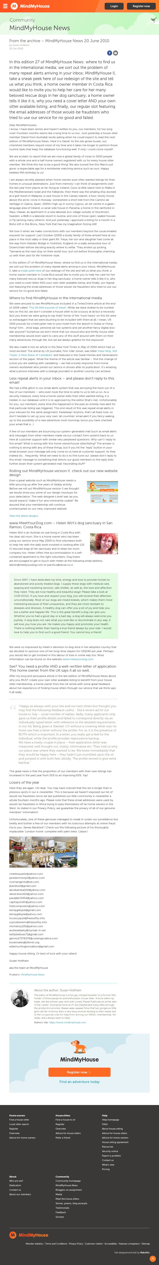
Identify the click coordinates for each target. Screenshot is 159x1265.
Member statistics (34, 1243)
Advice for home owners (22, 1137)
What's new (108, 1164)
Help (104, 1115)
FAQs (105, 1124)
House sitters (63, 1115)
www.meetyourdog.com (78, 659)
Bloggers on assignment (69, 1189)
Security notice (110, 1151)
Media (59, 1194)
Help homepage (110, 1119)
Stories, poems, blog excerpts (71, 1203)
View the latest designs (23, 516)
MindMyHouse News (32, 974)
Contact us (108, 1160)
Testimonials (62, 1207)
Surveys (60, 1216)
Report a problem (111, 1155)
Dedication (15, 1185)
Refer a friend (63, 1137)
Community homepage (68, 1180)
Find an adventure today (79, 1082)
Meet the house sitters (67, 1198)
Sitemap (146, 1243)
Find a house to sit (65, 1119)
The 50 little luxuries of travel (47, 307)
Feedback (61, 1212)
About (12, 1176)
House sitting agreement (115, 1142)
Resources (107, 1146)
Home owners (17, 1115)
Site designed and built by (132, 1252)
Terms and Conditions (56, 1243)
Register (13, 1128)
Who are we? (16, 1180)
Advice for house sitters (68, 1133)
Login (114, 6)
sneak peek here (30, 270)
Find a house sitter (19, 1119)
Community (62, 1176)
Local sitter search (19, 1124)
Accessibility (111, 1243)
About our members (20, 1194)
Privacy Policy (76, 1243)
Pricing (106, 1169)
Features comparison (129, 1243)
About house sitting (112, 1128)
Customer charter (94, 1243)
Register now (141, 6)
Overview (14, 1133)
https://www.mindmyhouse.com (67, 1022)
